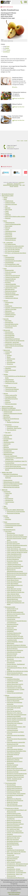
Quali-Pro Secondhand (13, 857)
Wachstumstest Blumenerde (14, 805)
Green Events (6, 444)
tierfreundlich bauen (10, 370)
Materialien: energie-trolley (14, 686)
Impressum (10, 183)
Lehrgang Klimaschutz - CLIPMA (15, 689)
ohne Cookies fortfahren (14, 892)
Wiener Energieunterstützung (15, 673)
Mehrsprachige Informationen (11, 487)
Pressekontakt (9, 527)
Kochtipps (8, 282)
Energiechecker (11, 619)
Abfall (5, 199)
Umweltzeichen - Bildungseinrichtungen (17, 864)
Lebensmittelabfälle (10, 284)
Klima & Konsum (9, 333)
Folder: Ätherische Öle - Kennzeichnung (17, 550)
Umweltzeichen (7, 451)
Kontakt (16, 186)
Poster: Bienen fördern (13, 580)
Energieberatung (9, 259)
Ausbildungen (9, 677)
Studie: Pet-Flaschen (12, 802)
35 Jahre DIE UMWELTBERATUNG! (14, 510)
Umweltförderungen (8, 452)
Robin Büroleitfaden (12, 858)
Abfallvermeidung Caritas (14, 813)
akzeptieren (14, 890)
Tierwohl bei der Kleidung (12, 389)
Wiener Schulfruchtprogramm (15, 768)
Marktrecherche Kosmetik (14, 568)
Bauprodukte (8, 226)
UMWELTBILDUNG (7, 472)
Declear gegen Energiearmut (14, 788)
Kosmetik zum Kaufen (11, 326)
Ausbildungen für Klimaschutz (13, 344)
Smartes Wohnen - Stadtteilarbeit (16, 664)
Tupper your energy (12, 666)
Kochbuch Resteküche (13, 559)
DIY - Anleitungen (8, 242)
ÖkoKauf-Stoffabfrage (13, 422)
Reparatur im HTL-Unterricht (14, 713)
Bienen (9, 357)
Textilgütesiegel (9, 379)
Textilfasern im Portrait (11, 383)
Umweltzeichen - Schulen (13, 869)
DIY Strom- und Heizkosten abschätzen (15, 253)
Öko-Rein (7, 420)
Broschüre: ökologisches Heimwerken (17, 536)
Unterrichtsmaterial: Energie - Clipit (16, 726)
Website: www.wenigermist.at (15, 758)
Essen (5, 268)
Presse (11, 186)
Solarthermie (8, 236)
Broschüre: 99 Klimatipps (13, 547)
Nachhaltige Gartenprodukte (14, 841)
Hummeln (9, 360)
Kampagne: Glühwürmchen (14, 556)
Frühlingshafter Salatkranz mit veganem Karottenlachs (19, 94)
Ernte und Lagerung (10, 272)
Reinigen (7, 400)
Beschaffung (6, 417)
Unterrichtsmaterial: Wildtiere (15, 749)
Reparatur (8, 218)
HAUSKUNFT (10, 631)
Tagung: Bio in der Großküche (14, 723)
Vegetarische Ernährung (11, 298)
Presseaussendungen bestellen (13, 525)
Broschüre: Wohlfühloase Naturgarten (17, 545)
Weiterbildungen (7, 454)
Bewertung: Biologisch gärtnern (15, 824)
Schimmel (8, 402)
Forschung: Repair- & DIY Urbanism (16, 793)
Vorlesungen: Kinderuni (13, 754)
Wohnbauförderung (10, 240)
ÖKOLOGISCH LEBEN (7, 195)
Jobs (23, 185)
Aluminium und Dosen (11, 204)
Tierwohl (5, 385)
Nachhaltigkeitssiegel (12, 843)
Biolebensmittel (9, 270)
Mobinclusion (10, 643)
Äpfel (7, 46)
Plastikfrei (8, 214)
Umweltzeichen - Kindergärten (15, 870)
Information (8, 531)
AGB (20, 185)
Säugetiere (8, 368)
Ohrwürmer (10, 364)
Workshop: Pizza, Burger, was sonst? (16, 770)
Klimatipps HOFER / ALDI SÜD (15, 636)
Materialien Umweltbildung (10, 474)
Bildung (7, 695)
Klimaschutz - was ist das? (12, 342)
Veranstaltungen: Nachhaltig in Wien (16, 751)
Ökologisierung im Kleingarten (15, 650)
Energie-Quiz (10, 628)
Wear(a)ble (10, 756)
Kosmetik (6, 319)
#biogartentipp (9, 302)
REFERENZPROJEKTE (9, 529)
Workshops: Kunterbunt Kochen (15, 775)
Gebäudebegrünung (10, 231)
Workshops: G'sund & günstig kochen (17, 773)
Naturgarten (8, 311)
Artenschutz (8, 352)
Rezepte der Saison (7, 7)
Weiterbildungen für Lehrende (11, 482)
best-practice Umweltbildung (11, 485)
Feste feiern (8, 273)
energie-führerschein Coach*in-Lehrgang (16, 464)
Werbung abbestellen (11, 404)
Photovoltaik (8, 234)
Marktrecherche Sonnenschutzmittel (16, 575)
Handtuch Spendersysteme (14, 836)
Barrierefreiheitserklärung (10, 185)
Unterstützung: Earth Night (14, 652)
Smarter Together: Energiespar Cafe (16, 718)
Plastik (7, 213)
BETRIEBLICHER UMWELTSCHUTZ (11, 410)
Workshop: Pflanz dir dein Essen (15, 777)
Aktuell (5, 197)
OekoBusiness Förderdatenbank (15, 850)
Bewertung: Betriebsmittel (14, 822)
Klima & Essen (9, 332)
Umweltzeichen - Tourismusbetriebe (16, 872)
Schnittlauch (6, 51)
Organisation (6, 491)
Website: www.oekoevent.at (14, 597)
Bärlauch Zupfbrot (17, 104)
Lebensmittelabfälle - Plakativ (15, 641)
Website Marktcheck (12, 599)
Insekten (7, 353)
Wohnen (5, 393)
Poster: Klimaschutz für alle (14, 590)
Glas (6, 206)
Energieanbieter (9, 262)
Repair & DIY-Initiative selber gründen (15, 216)
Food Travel (10, 709)
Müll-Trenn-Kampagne (13, 839)
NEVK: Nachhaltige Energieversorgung (17, 647)
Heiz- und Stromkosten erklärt (13, 266)
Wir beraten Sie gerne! (7, 194)
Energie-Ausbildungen (11, 456)
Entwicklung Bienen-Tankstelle (15, 706)
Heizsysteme (8, 233)
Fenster (7, 229)
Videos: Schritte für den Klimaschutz (14, 340)
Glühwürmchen (11, 359)
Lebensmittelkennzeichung (12, 286)
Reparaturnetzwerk (12, 654)
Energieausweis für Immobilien (13, 260)
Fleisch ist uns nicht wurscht (12, 275)
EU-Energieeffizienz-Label (12, 264)
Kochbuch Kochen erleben (14, 557)
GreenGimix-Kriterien (12, 426)
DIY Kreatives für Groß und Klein (13, 247)
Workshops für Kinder (13, 772)
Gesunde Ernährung (10, 279)
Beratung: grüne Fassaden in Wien (16, 614)
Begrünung (6, 415)
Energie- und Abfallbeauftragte (15, 832)
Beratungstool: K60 (12, 615)
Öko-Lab (9, 846)
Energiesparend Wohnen (13, 792)
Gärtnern (5, 300)
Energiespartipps (9, 257)
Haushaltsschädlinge (10, 397)
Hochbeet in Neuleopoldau (14, 633)
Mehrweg (7, 208)
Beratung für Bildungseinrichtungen (12, 483)
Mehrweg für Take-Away (13, 838)
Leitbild (7, 495)
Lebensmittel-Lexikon (11, 287)
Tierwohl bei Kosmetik (11, 391)
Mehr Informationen (14, 894)
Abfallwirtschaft (7, 411)
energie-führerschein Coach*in (15, 684)
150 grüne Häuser (11, 610)
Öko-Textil (8, 432)
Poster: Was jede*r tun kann (14, 588)
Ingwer (8, 50)
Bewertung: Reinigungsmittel (14, 827)
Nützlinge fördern (10, 313)
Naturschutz (6, 350)
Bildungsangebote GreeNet (14, 697)
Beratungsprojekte (10, 607)
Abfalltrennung (9, 201)
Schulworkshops (7, 480)
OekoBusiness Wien (8, 442)
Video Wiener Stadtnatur (13, 752)
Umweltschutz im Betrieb (12, 808)
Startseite (21, 182)
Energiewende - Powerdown (14, 831)
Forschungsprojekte (10, 783)
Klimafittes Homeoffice (11, 398)
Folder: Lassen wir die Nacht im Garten (17, 552)
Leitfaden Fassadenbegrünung (15, 566)
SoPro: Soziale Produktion (14, 862)
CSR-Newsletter (7, 435)
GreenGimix (8, 424)
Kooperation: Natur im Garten (14, 561)
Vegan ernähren (9, 296)
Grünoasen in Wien (12, 629)
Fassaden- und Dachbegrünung (13, 307)
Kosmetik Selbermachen (11, 324)
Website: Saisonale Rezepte (14, 601)
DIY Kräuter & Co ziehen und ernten (14, 246)
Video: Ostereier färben (13, 594)
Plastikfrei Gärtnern (10, 314)
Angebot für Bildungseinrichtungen (12, 413)
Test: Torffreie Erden (12, 804)
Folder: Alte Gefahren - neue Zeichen (16, 549)
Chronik (5, 508)
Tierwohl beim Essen (10, 387)
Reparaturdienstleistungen (10, 449)
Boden (7, 304)
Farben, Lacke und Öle (11, 395)
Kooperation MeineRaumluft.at (15, 638)
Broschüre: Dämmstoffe (13, 543)
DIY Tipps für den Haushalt (12, 251)
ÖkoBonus (9, 848)
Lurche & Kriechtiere (10, 366)
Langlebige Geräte (12, 640)
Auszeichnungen (9, 502)
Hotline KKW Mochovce (13, 634)
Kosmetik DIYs (9, 322)
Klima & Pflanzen (9, 337)
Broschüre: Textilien (12, 542)
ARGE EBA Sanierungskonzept (15, 612)
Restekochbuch (11, 860)
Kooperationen (9, 498)
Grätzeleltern (10, 691)
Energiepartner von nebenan (14, 687)
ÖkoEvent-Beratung (12, 648)
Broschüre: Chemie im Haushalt (15, 535)
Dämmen (7, 228)
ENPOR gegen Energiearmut (14, 790)
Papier (7, 211)
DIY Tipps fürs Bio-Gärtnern (12, 249)
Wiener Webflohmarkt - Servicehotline (17, 674)
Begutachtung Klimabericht (14, 786)
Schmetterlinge (11, 362)
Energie (5, 255)
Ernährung (6, 437)
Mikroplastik (8, 209)
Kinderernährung (9, 280)
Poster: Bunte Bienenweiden (14, 582)
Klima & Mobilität (9, 335)
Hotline (7, 517)
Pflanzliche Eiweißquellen (12, 294)
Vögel (6, 372)
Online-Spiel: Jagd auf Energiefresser (16, 714)
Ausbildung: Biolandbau (13, 679)
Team (4, 506)
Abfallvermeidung (10, 202)
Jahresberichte (9, 500)
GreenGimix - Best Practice (14, 428)
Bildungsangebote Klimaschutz (15, 699)
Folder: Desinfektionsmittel (14, 554)
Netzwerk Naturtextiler (13, 844)
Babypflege (8, 320)
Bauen (5, 221)
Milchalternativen (10, 289)
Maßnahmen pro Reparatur (14, 798)
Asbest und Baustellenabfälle (13, 224)
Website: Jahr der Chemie (13, 595)
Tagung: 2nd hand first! (13, 721)
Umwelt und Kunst (12, 725)
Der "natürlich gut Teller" (13, 829)
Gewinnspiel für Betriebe (13, 513)
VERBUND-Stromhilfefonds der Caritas (17, 671)
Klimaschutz (6, 330)
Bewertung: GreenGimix (13, 825)
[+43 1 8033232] (21, 3)
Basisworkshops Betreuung (14, 815)
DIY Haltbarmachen (10, 244)
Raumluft (5, 445)
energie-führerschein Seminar (13, 466)
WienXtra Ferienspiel (12, 765)
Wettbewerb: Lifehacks (13, 759)
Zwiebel (7, 48)
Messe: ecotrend (11, 576)
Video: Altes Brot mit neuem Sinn (15, 592)
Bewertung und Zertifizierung (11, 418)
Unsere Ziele (8, 493)
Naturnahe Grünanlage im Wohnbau (16, 645)
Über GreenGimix (11, 430)
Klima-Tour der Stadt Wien (14, 711)
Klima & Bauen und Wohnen (12, 339)
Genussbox (10, 834)
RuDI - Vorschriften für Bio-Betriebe (16, 851)
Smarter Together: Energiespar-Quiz (16, 720)
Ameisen (9, 355)
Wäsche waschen (9, 381)
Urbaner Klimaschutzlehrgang (15, 693)
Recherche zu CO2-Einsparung (15, 800)
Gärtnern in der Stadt (10, 309)
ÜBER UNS (4, 490)
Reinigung (6, 447)
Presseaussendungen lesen (12, 523)
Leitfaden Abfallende (12, 562)
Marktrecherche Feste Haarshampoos (17, 573)
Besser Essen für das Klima (14, 820)
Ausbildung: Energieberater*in (15, 680)
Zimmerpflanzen (9, 316)
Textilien (5, 374)
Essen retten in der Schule (13, 707)
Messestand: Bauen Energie (14, 578)
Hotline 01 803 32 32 (12, 608)
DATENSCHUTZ (17, 183)
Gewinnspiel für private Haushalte (16, 511)
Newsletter (8, 519)
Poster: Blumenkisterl (12, 583)
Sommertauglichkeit (10, 238)
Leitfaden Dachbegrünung (14, 564)
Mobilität (5, 440)
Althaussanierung (10, 222)
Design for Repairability (13, 700)
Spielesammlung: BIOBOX (14, 716)
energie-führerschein (12, 682)
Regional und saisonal (11, 291)
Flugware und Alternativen (12, 277)
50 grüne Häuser (11, 785)
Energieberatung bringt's (13, 617)
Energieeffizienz (7, 438)
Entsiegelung (8, 306)
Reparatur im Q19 (11, 655)
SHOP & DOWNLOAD (7, 406)
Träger (7, 496)
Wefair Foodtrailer (12, 766)
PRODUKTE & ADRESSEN (9, 408)
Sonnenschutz (9, 327)
